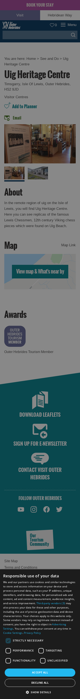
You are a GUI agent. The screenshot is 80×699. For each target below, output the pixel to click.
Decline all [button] (40, 683)
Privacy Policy (32, 633)
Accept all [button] (40, 672)
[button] (40, 692)
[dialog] (40, 634)
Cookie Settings (13, 633)
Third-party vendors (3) (50, 603)
